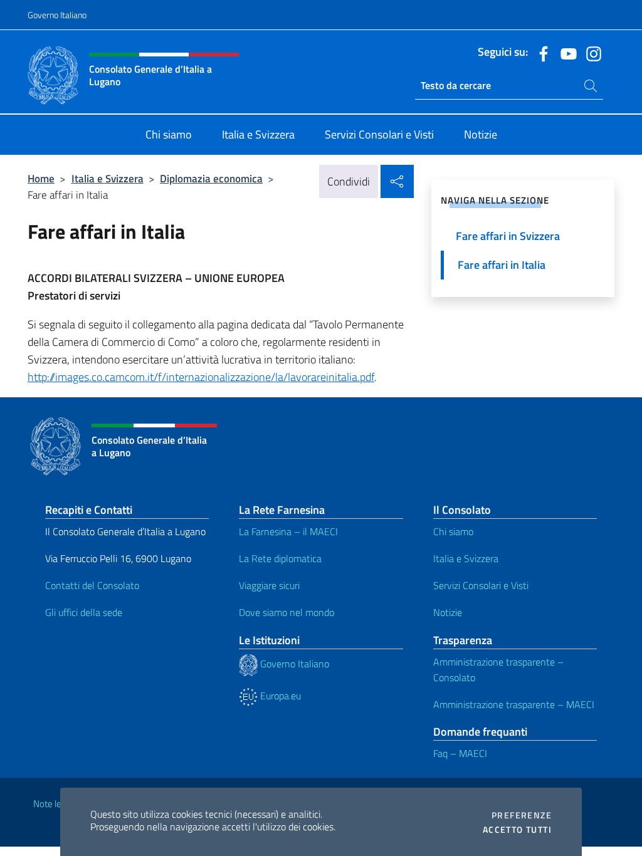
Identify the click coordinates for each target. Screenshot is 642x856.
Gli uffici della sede (83, 612)
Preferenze (522, 815)
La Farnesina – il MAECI (288, 531)
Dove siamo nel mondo (286, 612)
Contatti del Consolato (92, 585)
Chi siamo (453, 531)
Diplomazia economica (211, 178)
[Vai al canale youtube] (565, 52)
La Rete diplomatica (280, 558)
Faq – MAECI (460, 753)
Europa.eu (279, 695)
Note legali (54, 803)
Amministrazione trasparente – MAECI (513, 704)
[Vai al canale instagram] (590, 52)
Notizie (447, 612)
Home (41, 178)
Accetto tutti (517, 829)
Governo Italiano (57, 14)
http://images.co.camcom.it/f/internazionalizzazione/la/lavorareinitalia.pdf (201, 376)
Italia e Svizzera (107, 178)
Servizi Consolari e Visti (481, 585)
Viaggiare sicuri (269, 585)
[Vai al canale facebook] (540, 52)
